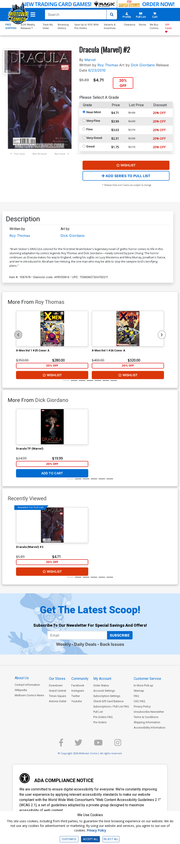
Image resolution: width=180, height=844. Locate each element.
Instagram (77, 690)
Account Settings (104, 690)
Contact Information (27, 684)
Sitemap (139, 690)
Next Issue (59, 154)
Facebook (77, 685)
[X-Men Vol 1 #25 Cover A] (52, 329)
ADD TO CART (52, 473)
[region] (18, 335)
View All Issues (39, 154)
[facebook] (61, 744)
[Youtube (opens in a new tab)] (98, 744)
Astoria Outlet (57, 701)
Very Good (94, 138)
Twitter (75, 696)
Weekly (63, 644)
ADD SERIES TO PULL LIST (127, 176)
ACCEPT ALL (90, 839)
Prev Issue (19, 154)
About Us (22, 678)
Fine (89, 129)
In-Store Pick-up (143, 685)
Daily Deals (85, 644)
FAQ (136, 696)
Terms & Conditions (146, 717)
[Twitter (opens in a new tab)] (78, 744)
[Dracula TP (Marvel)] (52, 427)
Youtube (76, 701)
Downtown (56, 685)
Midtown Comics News (29, 695)
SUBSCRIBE (120, 635)
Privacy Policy (142, 706)
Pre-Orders (100, 722)
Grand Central (57, 690)
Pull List (98, 711)
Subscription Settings (106, 696)
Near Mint (93, 112)
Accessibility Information (149, 727)
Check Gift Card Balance (108, 701)
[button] (33, 14)
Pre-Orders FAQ (103, 717)
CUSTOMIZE (69, 839)
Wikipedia (21, 690)
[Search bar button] (111, 14)
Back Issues (112, 644)
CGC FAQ (139, 701)
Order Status (101, 685)
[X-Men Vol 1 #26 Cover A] (128, 329)
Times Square (57, 696)
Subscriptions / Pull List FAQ (111, 706)
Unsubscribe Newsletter (149, 711)
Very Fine (93, 120)
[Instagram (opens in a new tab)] (117, 744)
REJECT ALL (111, 839)
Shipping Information (147, 722)
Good (90, 146)
